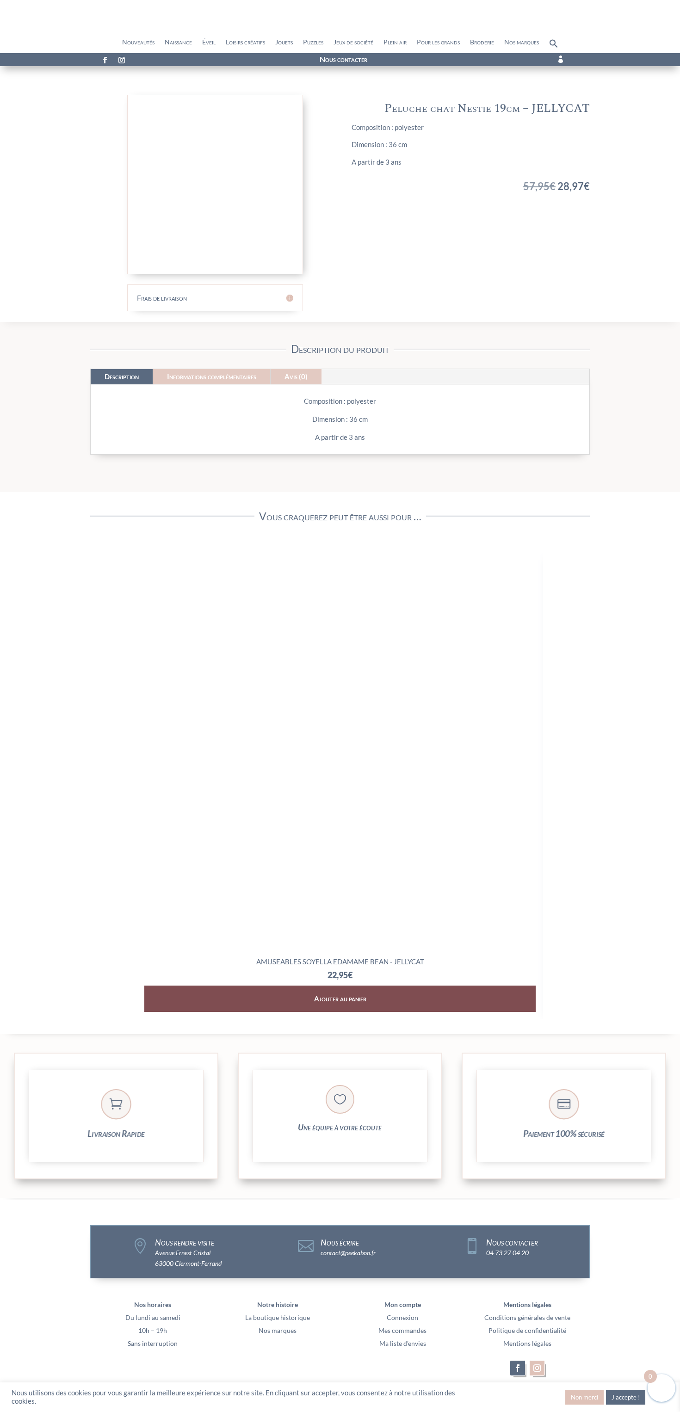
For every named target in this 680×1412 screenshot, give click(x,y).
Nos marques (521, 42)
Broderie (482, 42)
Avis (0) (296, 376)
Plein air (395, 42)
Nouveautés (138, 42)
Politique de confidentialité (527, 1330)
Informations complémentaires (211, 376)
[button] (553, 46)
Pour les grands (438, 42)
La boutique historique (277, 1317)
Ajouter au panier (340, 998)
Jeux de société (353, 42)
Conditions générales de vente (527, 1317)
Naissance (178, 42)
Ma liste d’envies (402, 1343)
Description (122, 376)
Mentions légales (527, 1343)
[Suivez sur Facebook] (105, 60)
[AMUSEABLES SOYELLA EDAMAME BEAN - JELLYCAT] (340, 949)
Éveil (209, 42)
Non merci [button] (584, 1397)
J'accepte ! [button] (626, 1397)
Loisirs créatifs (245, 42)
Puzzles (313, 42)
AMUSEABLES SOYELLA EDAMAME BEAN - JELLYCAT (340, 961)
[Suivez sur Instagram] (121, 60)
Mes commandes (402, 1330)
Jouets (284, 42)
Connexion (402, 1317)
